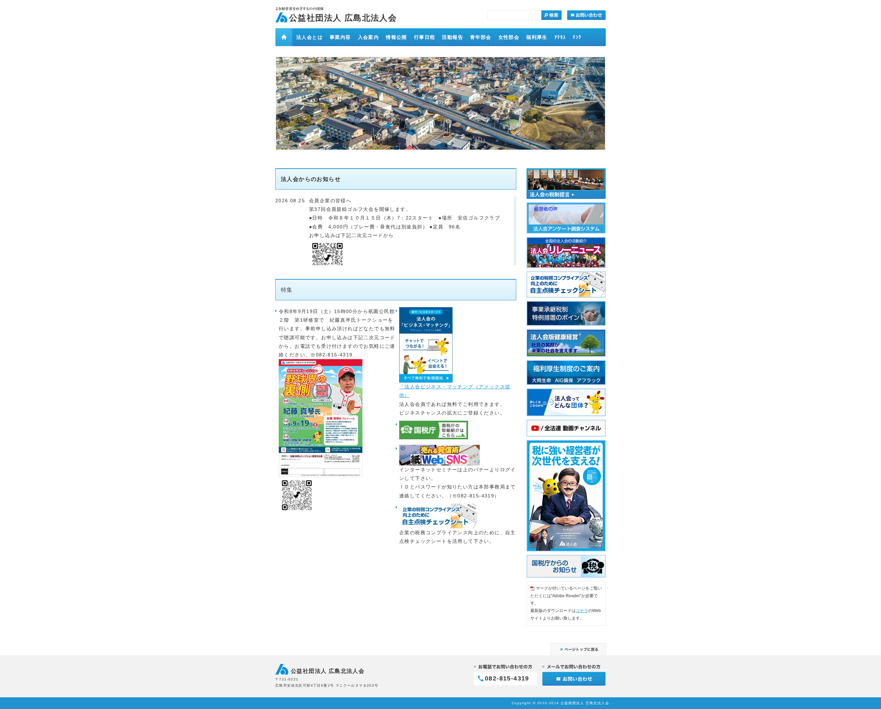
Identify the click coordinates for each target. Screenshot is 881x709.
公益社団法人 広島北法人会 (343, 17)
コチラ (582, 610)
